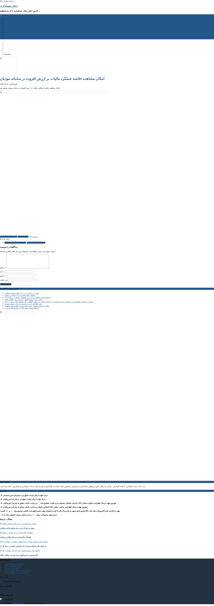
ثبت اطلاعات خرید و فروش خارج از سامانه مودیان (23, 304)
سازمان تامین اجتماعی (12, 25)
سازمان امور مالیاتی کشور (14, 564)
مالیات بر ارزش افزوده (8, 237)
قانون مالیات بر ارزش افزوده (15, 243)
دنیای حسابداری (9, 5)
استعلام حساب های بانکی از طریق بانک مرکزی (21, 308)
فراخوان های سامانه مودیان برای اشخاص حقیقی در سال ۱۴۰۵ (27, 297)
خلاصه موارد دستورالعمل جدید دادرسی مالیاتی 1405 (23, 300)
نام (1, 272)
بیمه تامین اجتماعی (11, 568)
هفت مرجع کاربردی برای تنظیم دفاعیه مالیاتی (21, 293)
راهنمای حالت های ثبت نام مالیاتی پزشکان (20, 295)
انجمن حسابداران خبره (12, 566)
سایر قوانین (8, 28)
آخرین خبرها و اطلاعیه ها (36, 243)
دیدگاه (3, 268)
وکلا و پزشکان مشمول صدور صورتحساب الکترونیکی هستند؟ (26, 306)
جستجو (7, 30)
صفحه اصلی (8, 19)
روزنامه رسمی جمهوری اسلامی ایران (18, 570)
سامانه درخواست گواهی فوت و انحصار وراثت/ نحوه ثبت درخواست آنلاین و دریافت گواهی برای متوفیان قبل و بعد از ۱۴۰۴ (48, 302)
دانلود (6, 34)
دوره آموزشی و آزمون (12, 36)
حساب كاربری (9, 38)
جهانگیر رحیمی (22, 237)
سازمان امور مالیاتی (12, 23)
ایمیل (2, 276)
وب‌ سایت (3, 280)
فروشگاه (7, 32)
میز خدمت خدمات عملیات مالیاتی (16, 573)
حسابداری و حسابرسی (12, 21)
